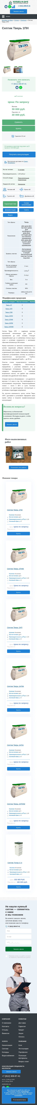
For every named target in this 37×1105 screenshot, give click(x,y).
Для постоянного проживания (26, 236)
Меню (8, 16)
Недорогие (21, 184)
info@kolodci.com (6, 1084)
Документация (10, 210)
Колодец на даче (7, 20)
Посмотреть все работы (18, 467)
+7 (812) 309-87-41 (24, 6)
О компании (6, 1023)
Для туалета (27, 241)
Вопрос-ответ (24, 1061)
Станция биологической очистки (26, 254)
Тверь (26, 222)
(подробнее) (25, 1091)
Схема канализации (26, 204)
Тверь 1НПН (9, 316)
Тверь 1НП (8, 309)
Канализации (7, 1045)
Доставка (22, 1023)
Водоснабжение (8, 1056)
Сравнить (18, 122)
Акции (21, 1033)
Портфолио (23, 1052)
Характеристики (10, 204)
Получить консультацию (19, 154)
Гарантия (22, 1026)
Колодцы (5, 1052)
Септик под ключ (27, 257)
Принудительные (23, 178)
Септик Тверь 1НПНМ (16, 804)
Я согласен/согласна (19, 1100)
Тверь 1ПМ (8, 312)
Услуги (16, 20)
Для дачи (25, 226)
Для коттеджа (26, 234)
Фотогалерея (23, 1049)
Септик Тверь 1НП (14, 628)
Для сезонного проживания (26, 243)
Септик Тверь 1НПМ (15, 686)
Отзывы (5, 1030)
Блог (20, 1045)
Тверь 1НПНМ (8, 327)
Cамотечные (22, 180)
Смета (26, 210)
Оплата (21, 1037)
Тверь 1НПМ (9, 323)
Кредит (21, 1030)
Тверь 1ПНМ (9, 319)
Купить (18, 128)
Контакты (5, 1026)
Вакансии (5, 1033)
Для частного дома (26, 227)
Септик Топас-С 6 (15, 863)
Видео (10, 215)
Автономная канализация (26, 250)
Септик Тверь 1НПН (15, 745)
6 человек (21, 169)
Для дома (24, 240)
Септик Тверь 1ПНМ (15, 569)
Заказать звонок (18, 11)
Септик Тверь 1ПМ (14, 510)
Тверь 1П (9, 305)
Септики (23, 20)
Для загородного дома (26, 231)
